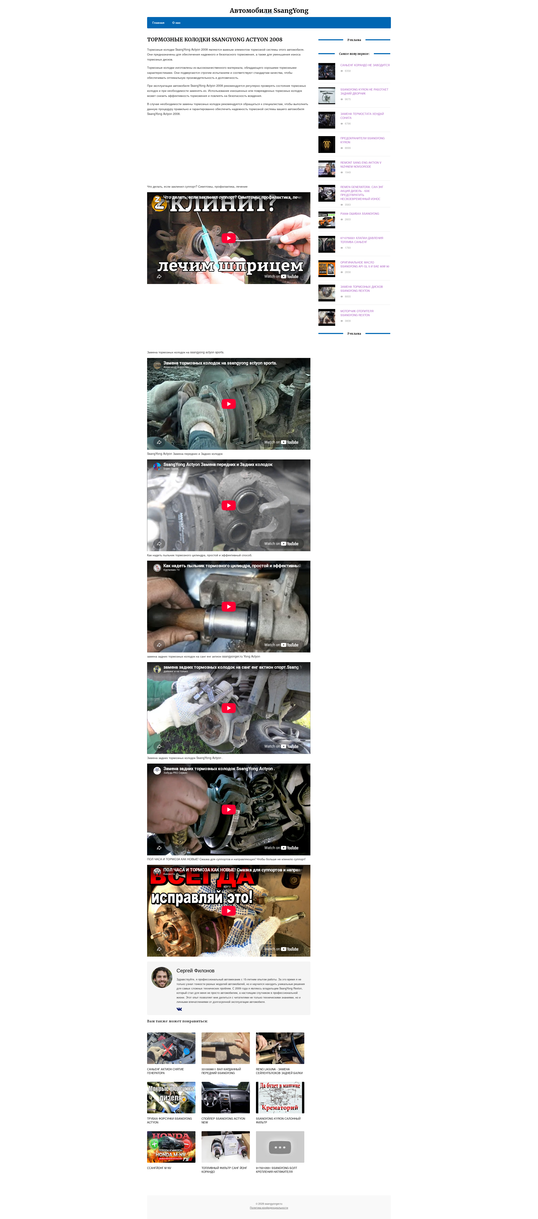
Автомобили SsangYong (269, 10)
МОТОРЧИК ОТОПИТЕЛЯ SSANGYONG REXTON (356, 313)
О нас (176, 22)
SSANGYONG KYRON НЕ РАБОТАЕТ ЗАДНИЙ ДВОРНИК (364, 91)
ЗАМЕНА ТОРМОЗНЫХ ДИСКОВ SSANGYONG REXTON (361, 289)
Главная (158, 22)
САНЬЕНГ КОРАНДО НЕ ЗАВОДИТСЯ (365, 65)
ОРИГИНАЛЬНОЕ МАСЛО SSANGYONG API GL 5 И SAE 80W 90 (364, 264)
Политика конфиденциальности (269, 1207)
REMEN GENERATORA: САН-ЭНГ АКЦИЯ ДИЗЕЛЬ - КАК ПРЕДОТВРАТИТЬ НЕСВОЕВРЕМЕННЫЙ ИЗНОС (361, 193)
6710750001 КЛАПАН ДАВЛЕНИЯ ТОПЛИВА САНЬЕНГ (361, 240)
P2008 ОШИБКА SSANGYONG (359, 214)
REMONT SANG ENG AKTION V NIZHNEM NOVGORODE (360, 164)
